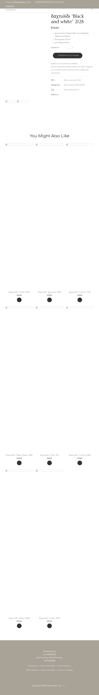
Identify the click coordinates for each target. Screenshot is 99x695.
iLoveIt (64, 686)
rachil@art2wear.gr (19, 2)
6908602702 (10, 6)
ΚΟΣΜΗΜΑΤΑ (79, 85)
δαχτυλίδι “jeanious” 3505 (49, 292)
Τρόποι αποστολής (48, 670)
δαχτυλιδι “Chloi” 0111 (49, 455)
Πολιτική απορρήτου (47, 666)
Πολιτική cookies (63, 666)
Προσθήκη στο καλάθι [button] (19, 300)
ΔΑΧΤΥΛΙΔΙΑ (68, 85)
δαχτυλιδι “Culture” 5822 (80, 455)
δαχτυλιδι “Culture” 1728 (79, 292)
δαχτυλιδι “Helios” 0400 (19, 618)
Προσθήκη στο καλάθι (68, 55)
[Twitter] (67, 95)
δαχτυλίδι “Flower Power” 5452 (19, 455)
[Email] (78, 95)
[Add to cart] (19, 300)
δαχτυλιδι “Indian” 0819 (49, 618)
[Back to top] (5, 689)
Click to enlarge (45, 15)
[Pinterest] (74, 95)
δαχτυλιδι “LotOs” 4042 (19, 292)
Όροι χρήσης (32, 666)
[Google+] (71, 95)
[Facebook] (64, 95)
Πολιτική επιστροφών (65, 670)
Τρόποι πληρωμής (32, 670)
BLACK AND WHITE (71, 90)
